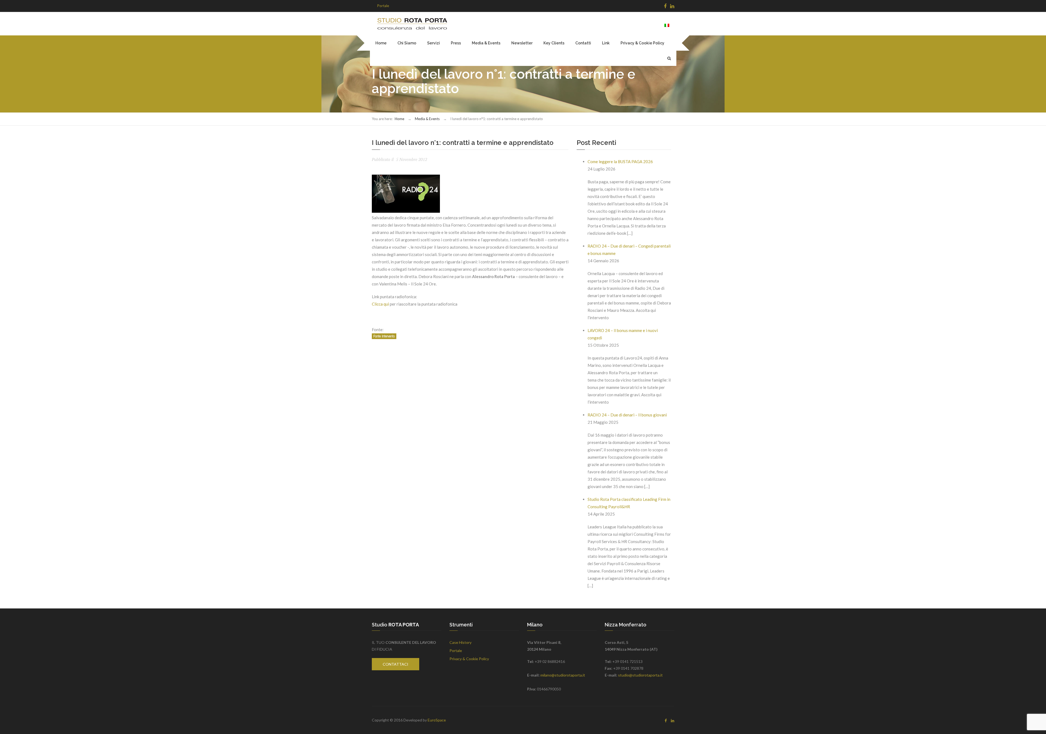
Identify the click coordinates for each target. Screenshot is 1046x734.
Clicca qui (380, 303)
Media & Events (486, 43)
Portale (383, 6)
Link (606, 43)
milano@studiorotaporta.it (562, 675)
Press (456, 43)
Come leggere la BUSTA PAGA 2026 (620, 161)
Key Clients (553, 43)
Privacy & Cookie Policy (642, 43)
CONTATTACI (395, 664)
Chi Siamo (406, 43)
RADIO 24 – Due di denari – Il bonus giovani (627, 414)
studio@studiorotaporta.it (640, 675)
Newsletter (522, 43)
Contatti (583, 43)
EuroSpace (437, 720)
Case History (460, 642)
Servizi (433, 43)
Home (381, 43)
